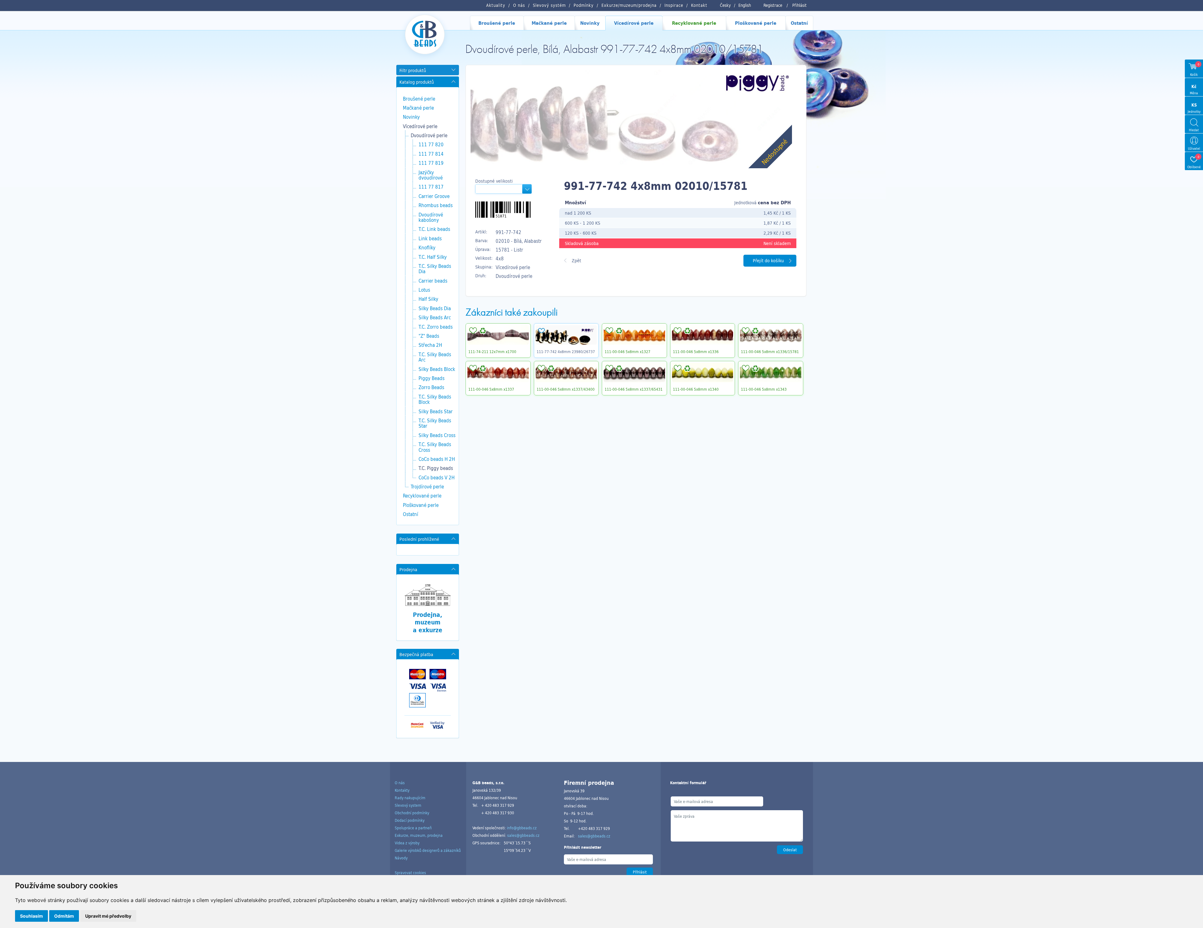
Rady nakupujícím (410, 797)
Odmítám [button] (64, 916)
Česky (725, 5)
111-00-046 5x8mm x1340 (696, 389)
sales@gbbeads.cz (523, 835)
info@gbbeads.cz (522, 828)
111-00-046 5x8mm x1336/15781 (770, 351)
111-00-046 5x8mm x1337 (491, 389)
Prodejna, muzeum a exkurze (427, 622)
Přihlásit (799, 5)
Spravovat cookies (410, 872)
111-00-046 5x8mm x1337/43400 (566, 389)
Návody (401, 858)
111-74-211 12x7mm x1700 (492, 351)
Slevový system (408, 805)
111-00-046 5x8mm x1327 (627, 351)
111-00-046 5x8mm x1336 (696, 351)
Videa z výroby (407, 843)
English (744, 5)
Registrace (772, 5)
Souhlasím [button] (31, 916)
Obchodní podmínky (412, 813)
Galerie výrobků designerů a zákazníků (428, 850)
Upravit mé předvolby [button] (108, 916)
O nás (400, 782)
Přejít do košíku (768, 260)
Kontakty (402, 790)
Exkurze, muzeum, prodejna (419, 835)
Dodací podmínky (409, 820)
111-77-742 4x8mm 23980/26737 (566, 351)
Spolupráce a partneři (413, 828)
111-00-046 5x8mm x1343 (764, 389)
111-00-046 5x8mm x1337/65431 (634, 389)
